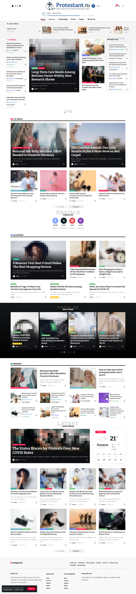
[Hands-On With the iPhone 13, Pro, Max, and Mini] (16, 412)
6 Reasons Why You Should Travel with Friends (87, 396)
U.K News (18, 90)
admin (36, 88)
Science (15, 50)
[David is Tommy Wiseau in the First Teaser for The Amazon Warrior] (24, 180)
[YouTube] (20, 6)
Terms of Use (19, 589)
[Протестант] (68, 6)
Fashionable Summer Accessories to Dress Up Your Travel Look (80, 196)
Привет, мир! (11, 29)
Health (10, 50)
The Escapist (19, 78)
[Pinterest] (72, 223)
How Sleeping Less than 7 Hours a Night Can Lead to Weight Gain (111, 271)
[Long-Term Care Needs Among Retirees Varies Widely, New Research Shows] (53, 478)
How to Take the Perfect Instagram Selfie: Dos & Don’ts (111, 372)
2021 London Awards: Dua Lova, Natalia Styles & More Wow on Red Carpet (95, 151)
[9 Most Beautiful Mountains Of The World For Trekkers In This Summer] (83, 254)
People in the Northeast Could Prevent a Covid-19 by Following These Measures (82, 339)
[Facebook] (15, 6)
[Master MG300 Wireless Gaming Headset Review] (104, 398)
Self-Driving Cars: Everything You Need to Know (52, 340)
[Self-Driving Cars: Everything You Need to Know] (54, 331)
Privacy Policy (7, 589)
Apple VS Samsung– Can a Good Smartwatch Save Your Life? (93, 60)
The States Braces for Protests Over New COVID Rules (91, 87)
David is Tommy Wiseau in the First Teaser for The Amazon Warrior (22, 196)
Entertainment (12, 62)
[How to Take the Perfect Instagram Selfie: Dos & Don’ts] (47, 30)
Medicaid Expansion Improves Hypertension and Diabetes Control (15, 45)
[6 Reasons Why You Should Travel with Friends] (112, 180)
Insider (122, 49)
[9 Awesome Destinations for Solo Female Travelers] (82, 30)
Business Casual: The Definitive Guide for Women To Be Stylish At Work (111, 339)
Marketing (81, 565)
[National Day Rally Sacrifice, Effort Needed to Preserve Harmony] (24, 378)
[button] (31, 588)
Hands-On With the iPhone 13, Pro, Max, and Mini (28, 410)
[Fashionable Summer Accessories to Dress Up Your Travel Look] (82, 180)
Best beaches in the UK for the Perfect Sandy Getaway (29, 395)
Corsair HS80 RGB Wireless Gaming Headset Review (21, 338)
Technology (10, 64)
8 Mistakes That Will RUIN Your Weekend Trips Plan (58, 395)
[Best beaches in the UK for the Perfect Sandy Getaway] (16, 398)
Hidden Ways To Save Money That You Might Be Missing (117, 85)
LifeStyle (73, 565)
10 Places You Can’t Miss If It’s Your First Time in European (15, 74)
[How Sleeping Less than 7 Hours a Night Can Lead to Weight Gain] (112, 254)
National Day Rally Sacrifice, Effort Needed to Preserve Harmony (53, 373)
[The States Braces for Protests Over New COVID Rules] (93, 74)
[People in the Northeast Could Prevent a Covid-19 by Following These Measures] (104, 412)
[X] (17, 6)
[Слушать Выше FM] (93, 6)
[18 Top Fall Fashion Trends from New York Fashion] (117, 30)
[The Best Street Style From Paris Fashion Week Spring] (53, 180)
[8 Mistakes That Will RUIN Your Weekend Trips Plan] (45, 398)
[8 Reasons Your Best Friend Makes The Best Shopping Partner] (24, 478)
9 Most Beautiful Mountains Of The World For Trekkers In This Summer (82, 271)
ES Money (11, 78)
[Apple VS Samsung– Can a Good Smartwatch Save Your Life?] (93, 47)
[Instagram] (81, 223)
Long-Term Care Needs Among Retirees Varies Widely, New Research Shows (53, 75)
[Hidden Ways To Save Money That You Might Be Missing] (53, 519)
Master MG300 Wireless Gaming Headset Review (116, 396)
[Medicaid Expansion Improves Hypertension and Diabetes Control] (112, 478)
